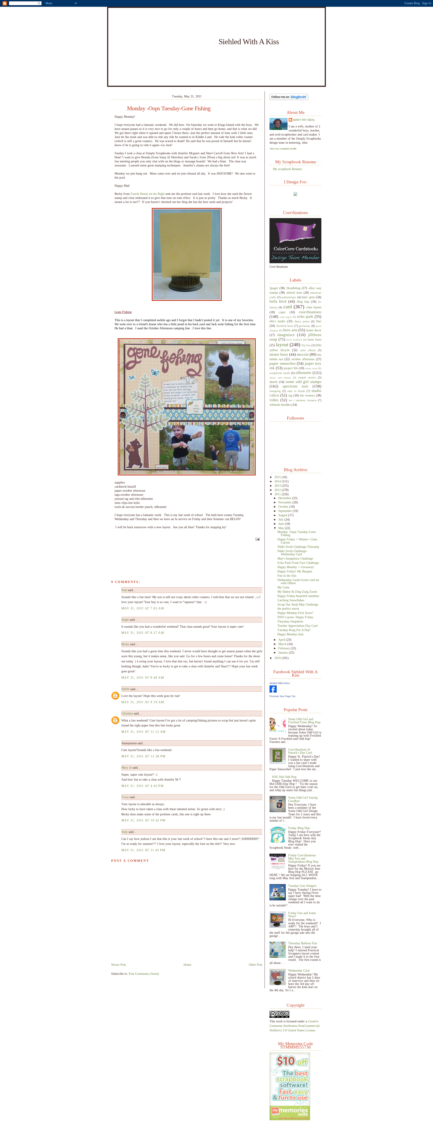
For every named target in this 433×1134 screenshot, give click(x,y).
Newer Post (118, 964)
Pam (124, 590)
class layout (313, 307)
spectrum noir (295, 386)
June (281, 524)
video (274, 400)
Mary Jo (127, 767)
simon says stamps (280, 377)
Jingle (125, 619)
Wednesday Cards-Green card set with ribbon (298, 581)
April (282, 639)
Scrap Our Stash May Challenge (297, 604)
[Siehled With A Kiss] (273, 691)
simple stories (307, 377)
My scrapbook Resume (287, 169)
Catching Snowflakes (290, 600)
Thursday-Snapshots (290, 621)
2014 (278, 481)
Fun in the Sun (286, 575)
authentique (288, 297)
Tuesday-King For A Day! (294, 630)
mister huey (278, 354)
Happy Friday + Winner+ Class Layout (297, 540)
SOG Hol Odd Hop (284, 777)
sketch (273, 382)
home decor (313, 330)
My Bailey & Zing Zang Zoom (297, 591)
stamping (275, 391)
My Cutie (283, 587)
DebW (125, 689)
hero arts (290, 330)
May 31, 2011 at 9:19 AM (142, 702)
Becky (125, 644)
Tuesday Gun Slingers (302, 885)
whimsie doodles (280, 404)
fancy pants (302, 321)
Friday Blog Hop (299, 828)
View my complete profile (283, 148)
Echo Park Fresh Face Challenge (298, 563)
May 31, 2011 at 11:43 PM (143, 850)
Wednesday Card (298, 970)
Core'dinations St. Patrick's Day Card (300, 751)
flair (318, 321)
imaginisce (286, 335)
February (284, 648)
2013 (278, 485)
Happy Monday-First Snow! (295, 613)
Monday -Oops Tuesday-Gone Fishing (168, 108)
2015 (278, 477)
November (285, 502)
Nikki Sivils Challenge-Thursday (298, 547)
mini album (308, 350)
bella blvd (277, 301)
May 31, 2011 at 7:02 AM (142, 608)
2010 (278, 658)
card (287, 306)
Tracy (125, 797)
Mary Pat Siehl (304, 120)
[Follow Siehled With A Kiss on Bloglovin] (289, 99)
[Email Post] (257, 539)
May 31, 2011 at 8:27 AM (142, 632)
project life (291, 368)
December (285, 498)
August (283, 515)
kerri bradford (294, 339)
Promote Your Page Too (282, 696)
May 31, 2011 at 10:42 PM (143, 820)
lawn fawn (314, 339)
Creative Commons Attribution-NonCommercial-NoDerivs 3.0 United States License (294, 1025)
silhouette (303, 373)
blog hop (303, 301)
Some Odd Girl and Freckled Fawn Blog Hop (304, 720)
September (285, 511)
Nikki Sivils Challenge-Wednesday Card (292, 552)
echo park (305, 316)
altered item (294, 292)
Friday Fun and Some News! (302, 914)
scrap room (311, 368)
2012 (278, 490)
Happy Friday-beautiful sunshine (298, 596)
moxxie (303, 354)
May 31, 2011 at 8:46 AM (142, 677)
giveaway (304, 325)
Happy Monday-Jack (290, 634)
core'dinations (310, 312)
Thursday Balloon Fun (302, 943)
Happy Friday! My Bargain (294, 571)
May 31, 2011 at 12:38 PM (143, 756)
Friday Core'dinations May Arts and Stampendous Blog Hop (303, 858)
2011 (278, 494)
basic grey (308, 297)
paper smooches (282, 363)
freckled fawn (284, 325)
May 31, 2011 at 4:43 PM (142, 786)
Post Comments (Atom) (144, 973)
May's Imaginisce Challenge (295, 558)
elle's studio (277, 321)
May (281, 528)
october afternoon (303, 359)
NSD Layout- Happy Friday (295, 617)
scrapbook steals (279, 373)
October (283, 506)
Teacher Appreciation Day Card (297, 625)
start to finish (296, 391)
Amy (124, 832)
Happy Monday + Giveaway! (295, 567)
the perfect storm (288, 608)
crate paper (286, 317)
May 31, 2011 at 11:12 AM (143, 731)
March (282, 644)
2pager (273, 288)
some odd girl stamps (303, 382)
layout (282, 344)
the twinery (307, 395)
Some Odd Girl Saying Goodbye (303, 799)
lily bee (306, 345)
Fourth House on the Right (148, 194)
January (283, 652)
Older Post (255, 964)
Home (187, 964)
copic (282, 312)
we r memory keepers (303, 400)
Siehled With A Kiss (249, 41)
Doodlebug (293, 288)
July (281, 519)
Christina (127, 713)
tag (290, 395)
